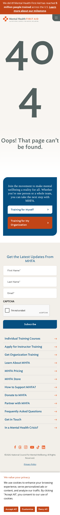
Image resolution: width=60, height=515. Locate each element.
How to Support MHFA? (20, 387)
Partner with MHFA (17, 403)
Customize (27, 509)
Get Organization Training (21, 355)
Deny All (42, 509)
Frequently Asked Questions (23, 411)
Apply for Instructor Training (23, 347)
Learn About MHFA (17, 363)
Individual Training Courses (22, 338)
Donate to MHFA (16, 395)
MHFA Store (13, 379)
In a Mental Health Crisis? (21, 427)
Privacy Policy (30, 464)
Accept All (11, 509)
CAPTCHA (8, 301)
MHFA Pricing (14, 371)
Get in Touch (13, 419)
